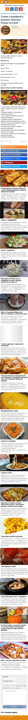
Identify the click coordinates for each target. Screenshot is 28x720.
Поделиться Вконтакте (10, 151)
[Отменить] (4, 686)
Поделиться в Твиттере (10, 166)
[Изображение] (4, 688)
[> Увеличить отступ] (24, 686)
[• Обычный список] (17, 686)
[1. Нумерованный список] (19, 686)
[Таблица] (9, 688)
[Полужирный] (9, 686)
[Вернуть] (7, 686)
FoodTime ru (15, 26)
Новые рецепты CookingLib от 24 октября (13, 13)
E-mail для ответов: (8, 681)
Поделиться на (11, 159)
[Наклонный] (12, 686)
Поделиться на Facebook (11, 155)
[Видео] (7, 688)
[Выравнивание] (17, 688)
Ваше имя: (5, 676)
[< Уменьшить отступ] (22, 686)
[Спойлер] (14, 688)
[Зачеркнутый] (14, 686)
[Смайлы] (19, 688)
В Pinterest (9, 163)
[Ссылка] (12, 688)
